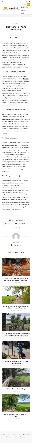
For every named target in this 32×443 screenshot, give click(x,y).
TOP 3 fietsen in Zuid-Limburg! (16, 389)
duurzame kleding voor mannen (11, 67)
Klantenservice (9, 437)
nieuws (10, 220)
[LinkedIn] (16, 37)
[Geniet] (11, 8)
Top (16, 439)
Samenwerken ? (18, 434)
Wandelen (8, 223)
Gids (22, 13)
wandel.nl (19, 220)
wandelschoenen (20, 223)
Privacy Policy (27, 434)
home (16, 217)
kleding (24, 217)
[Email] (21, 37)
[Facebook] (10, 37)
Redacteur (16, 245)
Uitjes (24, 8)
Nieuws (23, 10)
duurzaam (7, 217)
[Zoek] (29, 1)
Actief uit (16, 23)
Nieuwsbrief (23, 437)
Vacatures (16, 437)
